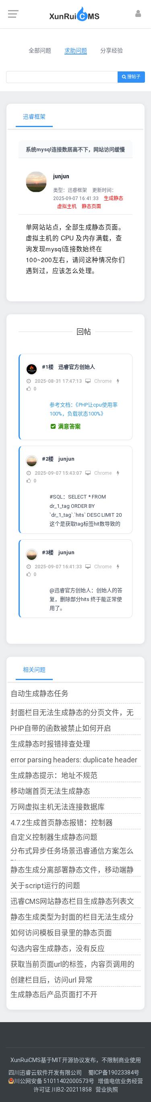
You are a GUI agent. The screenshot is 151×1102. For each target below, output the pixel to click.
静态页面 (91, 206)
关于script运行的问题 (45, 886)
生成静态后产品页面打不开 (53, 995)
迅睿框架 (34, 116)
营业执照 (106, 1089)
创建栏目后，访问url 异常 (51, 980)
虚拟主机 (67, 206)
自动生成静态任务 (39, 694)
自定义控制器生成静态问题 (53, 837)
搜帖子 (133, 76)
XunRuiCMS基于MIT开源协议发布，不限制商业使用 (75, 1060)
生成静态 (113, 198)
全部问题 (40, 50)
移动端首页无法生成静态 (50, 791)
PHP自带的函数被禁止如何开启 (60, 728)
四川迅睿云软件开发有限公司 (45, 1072)
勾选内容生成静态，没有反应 (57, 949)
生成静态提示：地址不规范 (53, 776)
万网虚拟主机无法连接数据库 (57, 807)
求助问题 (75, 50)
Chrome (102, 381)
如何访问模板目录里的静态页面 (61, 933)
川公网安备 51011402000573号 (54, 1081)
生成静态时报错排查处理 (50, 744)
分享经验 (111, 50)
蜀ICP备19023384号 (113, 1072)
